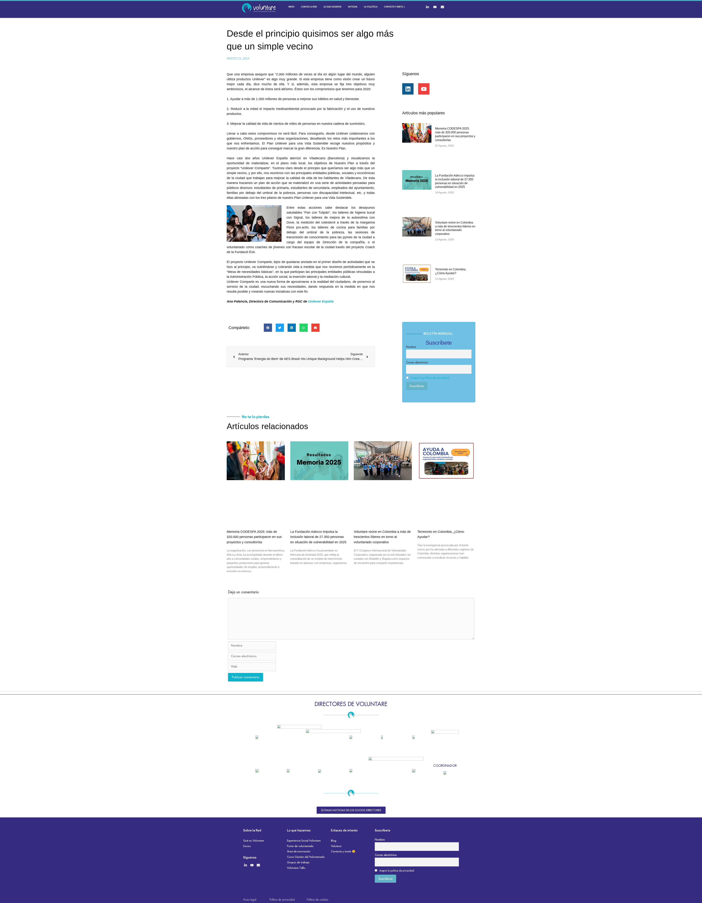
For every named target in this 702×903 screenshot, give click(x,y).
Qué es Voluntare (253, 840)
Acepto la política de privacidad (430, 378)
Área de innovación (298, 851)
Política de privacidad (282, 900)
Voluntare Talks (296, 868)
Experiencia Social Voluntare (304, 840)
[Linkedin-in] (427, 7)
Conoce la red (309, 7)
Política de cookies (317, 900)
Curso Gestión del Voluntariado (306, 857)
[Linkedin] (408, 89)
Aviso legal (249, 900)
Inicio (291, 7)
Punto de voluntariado (300, 846)
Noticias (352, 7)
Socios (247, 846)
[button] (268, 328)
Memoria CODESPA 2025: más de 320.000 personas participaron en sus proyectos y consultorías (254, 537)
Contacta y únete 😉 (343, 851)
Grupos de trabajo (298, 862)
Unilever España (321, 301)
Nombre (411, 347)
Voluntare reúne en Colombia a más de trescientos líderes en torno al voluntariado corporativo (382, 537)
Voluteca (336, 846)
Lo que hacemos (332, 7)
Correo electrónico (417, 362)
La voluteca (371, 7)
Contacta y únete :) (394, 7)
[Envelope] (442, 7)
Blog (333, 840)
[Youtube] (435, 7)
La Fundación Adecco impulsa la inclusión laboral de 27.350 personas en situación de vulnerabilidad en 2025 (318, 537)
